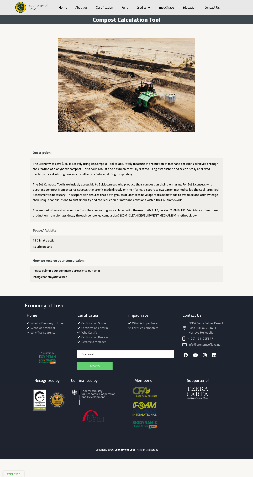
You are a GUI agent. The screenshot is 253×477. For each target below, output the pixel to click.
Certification (104, 7)
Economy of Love (38, 7)
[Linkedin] (214, 355)
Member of (144, 380)
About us (81, 7)
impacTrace (166, 7)
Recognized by (47, 380)
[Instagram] (205, 355)
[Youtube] (195, 355)
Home (63, 7)
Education (189, 7)
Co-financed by (84, 380)
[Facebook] (186, 355)
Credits (141, 7)
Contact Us (212, 7)
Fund (124, 7)
